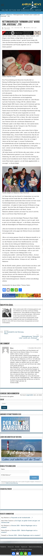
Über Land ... (34, 27)
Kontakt (17, 547)
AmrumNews (28, 549)
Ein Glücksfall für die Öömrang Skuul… (14, 332)
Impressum (24, 547)
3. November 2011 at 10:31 (34, 348)
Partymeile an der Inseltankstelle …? (21, 517)
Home (3, 14)
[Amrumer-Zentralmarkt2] (21, 295)
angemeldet (29, 395)
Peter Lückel (7, 27)
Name (3, 469)
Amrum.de (11, 547)
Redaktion (3, 547)
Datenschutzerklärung (12, 483)
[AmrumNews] (21, 5)
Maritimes (9, 14)
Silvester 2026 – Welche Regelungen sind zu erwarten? (24, 535)
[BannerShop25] (21, 33)
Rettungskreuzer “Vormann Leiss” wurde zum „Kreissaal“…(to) (29, 337)
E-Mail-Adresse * (6, 475)
